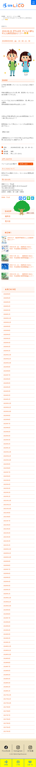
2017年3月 (7, 731)
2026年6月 (7, 298)
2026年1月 (7, 314)
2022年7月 (7, 472)
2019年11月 (7, 602)
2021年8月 (7, 516)
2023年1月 (7, 448)
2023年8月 (7, 419)
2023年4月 (7, 436)
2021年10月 (7, 508)
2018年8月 (7, 662)
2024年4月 (7, 387)
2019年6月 (7, 622)
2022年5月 (7, 480)
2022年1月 (7, 496)
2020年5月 (7, 577)
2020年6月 (7, 573)
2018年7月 (7, 666)
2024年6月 (7, 379)
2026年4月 (7, 306)
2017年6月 (7, 719)
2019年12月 (7, 597)
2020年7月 (7, 569)
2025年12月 (7, 318)
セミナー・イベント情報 (13, 16)
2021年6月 (7, 525)
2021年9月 (7, 512)
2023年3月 (7, 440)
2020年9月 (7, 561)
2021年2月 (7, 541)
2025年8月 (7, 330)
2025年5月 (7, 338)
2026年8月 (7, 294)
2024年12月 (7, 355)
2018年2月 (7, 687)
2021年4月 (7, 533)
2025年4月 (7, 342)
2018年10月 (7, 654)
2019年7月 (7, 618)
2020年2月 (7, 589)
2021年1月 (7, 545)
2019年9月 (7, 610)
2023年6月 (7, 427)
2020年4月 (7, 581)
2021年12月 (7, 500)
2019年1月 (7, 642)
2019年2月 (7, 638)
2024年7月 (7, 375)
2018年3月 (7, 683)
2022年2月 (7, 492)
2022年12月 (7, 452)
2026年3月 (7, 310)
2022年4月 (7, 484)
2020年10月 (7, 557)
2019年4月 (7, 630)
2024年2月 (7, 395)
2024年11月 (7, 359)
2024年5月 (7, 383)
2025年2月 (7, 350)
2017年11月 (7, 699)
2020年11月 (7, 553)
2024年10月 (7, 363)
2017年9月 (7, 707)
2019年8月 (7, 614)
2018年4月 (7, 679)
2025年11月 (7, 322)
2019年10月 (7, 606)
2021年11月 (7, 504)
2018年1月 (7, 691)
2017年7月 (7, 715)
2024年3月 (7, 391)
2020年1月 (7, 594)
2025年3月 (7, 346)
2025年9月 (7, 326)
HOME (3, 16)
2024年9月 (7, 367)
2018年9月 (7, 658)
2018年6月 (7, 670)
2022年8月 (7, 468)
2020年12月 (7, 549)
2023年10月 (7, 411)
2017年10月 (7, 703)
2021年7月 (7, 521)
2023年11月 (7, 407)
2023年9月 (7, 415)
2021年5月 (7, 529)
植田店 (7, 216)
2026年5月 (7, 302)
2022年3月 (7, 488)
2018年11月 (7, 650)
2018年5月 (7, 675)
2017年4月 (7, 727)
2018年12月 (7, 646)
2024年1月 (7, 399)
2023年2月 (7, 444)
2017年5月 (7, 723)
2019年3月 (7, 634)
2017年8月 (7, 711)
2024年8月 (7, 371)
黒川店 (7, 221)
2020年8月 (7, 565)
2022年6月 (7, 476)
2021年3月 (7, 537)
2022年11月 (7, 456)
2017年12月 (7, 695)
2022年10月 (7, 460)
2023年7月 (7, 423)
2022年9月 (7, 464)
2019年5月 (7, 626)
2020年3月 (7, 585)
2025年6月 (7, 334)
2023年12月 (7, 403)
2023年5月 (7, 431)
